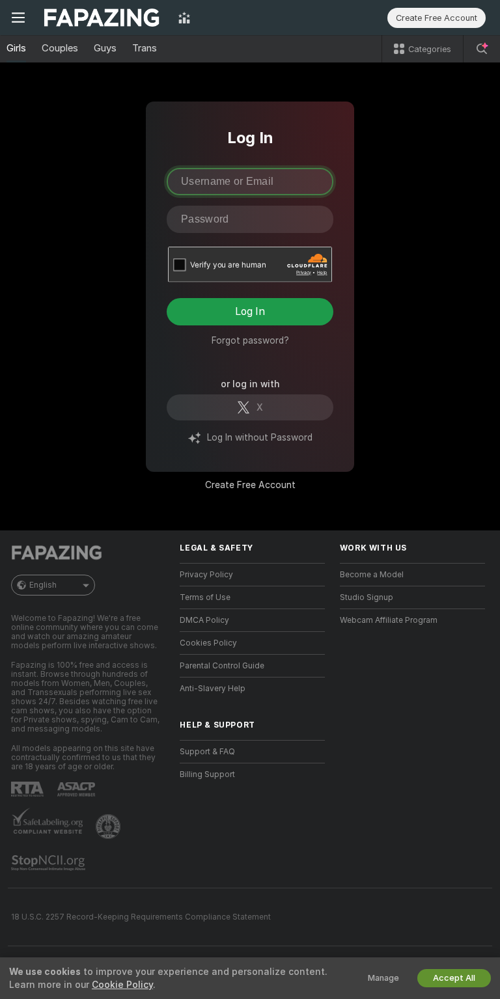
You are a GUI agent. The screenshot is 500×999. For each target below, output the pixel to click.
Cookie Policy (122, 984)
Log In (250, 311)
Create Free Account (250, 485)
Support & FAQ (207, 751)
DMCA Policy (204, 620)
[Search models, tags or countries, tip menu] (482, 48)
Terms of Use (205, 597)
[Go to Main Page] (101, 17)
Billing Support (207, 774)
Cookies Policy (208, 643)
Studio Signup (366, 597)
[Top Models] (184, 17)
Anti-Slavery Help (212, 688)
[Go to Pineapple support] (109, 826)
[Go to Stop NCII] (49, 863)
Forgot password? (250, 340)
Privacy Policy (206, 574)
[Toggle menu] (18, 17)
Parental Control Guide (222, 665)
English (43, 585)
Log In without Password (259, 437)
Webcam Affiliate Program (389, 620)
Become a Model (372, 574)
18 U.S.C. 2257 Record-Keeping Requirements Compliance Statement (141, 917)
